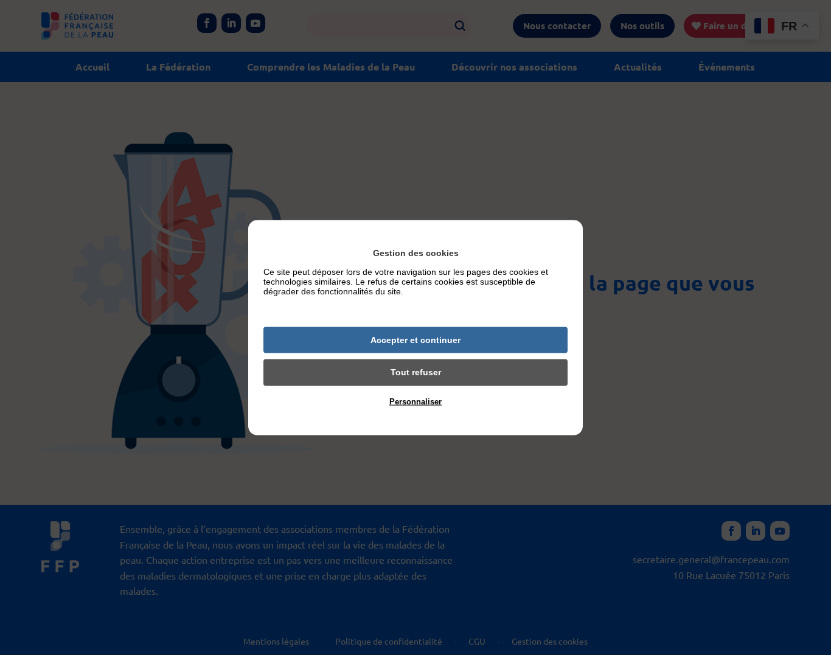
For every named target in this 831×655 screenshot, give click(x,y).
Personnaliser (415, 401)
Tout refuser (416, 372)
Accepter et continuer (415, 339)
